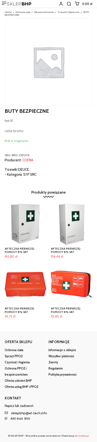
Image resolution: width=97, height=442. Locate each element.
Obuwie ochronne (44, 12)
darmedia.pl (82, 435)
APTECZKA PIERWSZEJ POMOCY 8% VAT (19, 250)
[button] (69, 4)
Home (8, 12)
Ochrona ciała (23, 12)
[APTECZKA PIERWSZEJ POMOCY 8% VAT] (25, 224)
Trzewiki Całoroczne (68, 12)
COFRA (27, 160)
